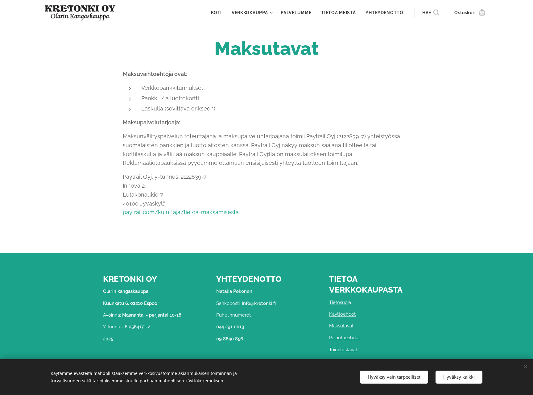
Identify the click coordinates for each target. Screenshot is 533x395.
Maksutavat (341, 326)
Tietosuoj (339, 302)
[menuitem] (218, 12)
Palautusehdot (344, 337)
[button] (431, 12)
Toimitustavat (343, 349)
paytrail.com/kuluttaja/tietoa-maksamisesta (181, 212)
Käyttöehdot (342, 314)
